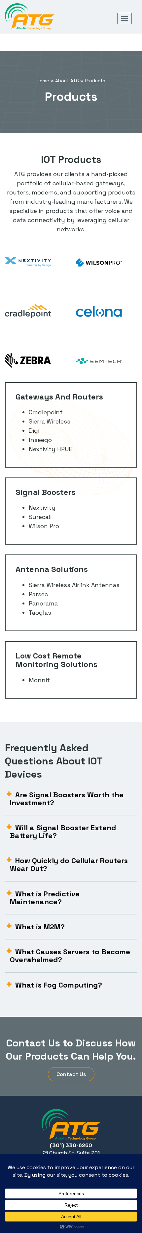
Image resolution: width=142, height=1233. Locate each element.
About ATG (67, 81)
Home (43, 81)
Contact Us (71, 1074)
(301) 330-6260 (71, 1145)
